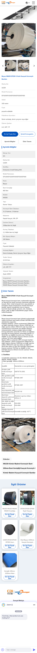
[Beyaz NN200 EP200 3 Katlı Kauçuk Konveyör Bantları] (19, 40)
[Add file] (2, 649)
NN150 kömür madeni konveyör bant (17, 464)
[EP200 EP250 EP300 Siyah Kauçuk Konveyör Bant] (27, 497)
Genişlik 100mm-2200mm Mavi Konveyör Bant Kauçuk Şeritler (9, 572)
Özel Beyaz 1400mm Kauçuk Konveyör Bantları (27, 541)
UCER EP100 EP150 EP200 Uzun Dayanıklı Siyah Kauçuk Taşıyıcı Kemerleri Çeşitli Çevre (9, 541)
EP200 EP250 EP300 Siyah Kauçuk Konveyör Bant (27, 510)
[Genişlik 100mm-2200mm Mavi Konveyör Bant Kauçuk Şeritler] (9, 560)
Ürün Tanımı (27, 141)
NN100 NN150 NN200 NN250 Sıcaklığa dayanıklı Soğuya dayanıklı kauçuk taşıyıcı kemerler (9, 510)
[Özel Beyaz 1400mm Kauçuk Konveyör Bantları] (27, 529)
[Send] (34, 649)
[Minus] (34, 605)
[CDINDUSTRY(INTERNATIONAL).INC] (8, 3)
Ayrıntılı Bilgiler (10, 141)
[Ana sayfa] (18, 594)
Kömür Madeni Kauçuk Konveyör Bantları (19, 473)
